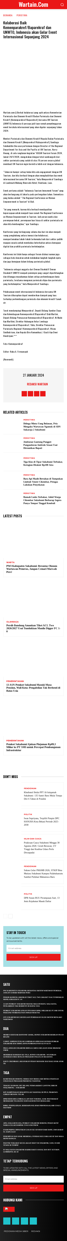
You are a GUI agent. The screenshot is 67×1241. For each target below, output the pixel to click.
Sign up (33, 957)
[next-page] (10, 916)
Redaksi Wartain (37, 384)
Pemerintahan (15, 681)
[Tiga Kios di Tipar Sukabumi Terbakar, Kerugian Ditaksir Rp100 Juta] (12, 462)
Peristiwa (22, 15)
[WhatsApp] (43, 101)
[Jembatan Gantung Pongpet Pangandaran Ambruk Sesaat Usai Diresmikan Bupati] (12, 443)
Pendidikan (30, 788)
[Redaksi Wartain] (23, 384)
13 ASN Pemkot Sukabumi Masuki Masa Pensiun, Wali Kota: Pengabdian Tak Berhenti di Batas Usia (33, 687)
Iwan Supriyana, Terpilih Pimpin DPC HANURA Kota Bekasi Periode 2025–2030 (41, 821)
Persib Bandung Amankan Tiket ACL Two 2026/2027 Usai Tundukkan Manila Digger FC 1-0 (33, 628)
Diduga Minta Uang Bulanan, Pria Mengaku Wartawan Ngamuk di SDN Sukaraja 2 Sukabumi (41, 426)
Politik (28, 814)
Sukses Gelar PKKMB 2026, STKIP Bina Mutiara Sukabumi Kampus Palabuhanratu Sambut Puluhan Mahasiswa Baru (43, 873)
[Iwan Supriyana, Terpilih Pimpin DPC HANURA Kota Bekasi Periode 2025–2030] (12, 820)
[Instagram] (30, 393)
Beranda (8, 15)
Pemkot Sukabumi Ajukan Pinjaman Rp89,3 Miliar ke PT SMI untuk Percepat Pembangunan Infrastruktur (33, 747)
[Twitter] (23, 101)
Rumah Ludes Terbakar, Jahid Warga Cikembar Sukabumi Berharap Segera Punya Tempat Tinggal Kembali (42, 500)
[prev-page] (5, 916)
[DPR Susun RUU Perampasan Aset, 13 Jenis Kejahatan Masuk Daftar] (12, 898)
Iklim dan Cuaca (32, 839)
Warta (10, 562)
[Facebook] (14, 101)
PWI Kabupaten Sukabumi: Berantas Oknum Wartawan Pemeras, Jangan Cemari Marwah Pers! (31, 569)
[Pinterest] (33, 101)
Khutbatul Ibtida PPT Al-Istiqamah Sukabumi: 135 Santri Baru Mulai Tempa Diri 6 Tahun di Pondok (43, 795)
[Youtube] (43, 393)
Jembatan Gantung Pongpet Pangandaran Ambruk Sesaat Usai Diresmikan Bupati (40, 445)
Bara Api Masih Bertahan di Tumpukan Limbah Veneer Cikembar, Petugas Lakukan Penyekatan (43, 482)
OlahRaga (12, 622)
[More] (53, 101)
